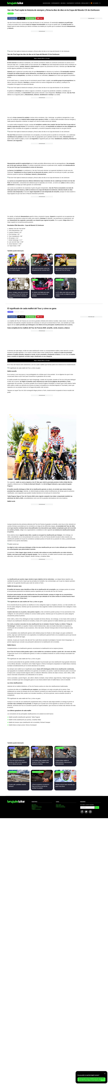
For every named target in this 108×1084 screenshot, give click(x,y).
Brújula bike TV (85, 3)
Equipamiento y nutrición (73, 3)
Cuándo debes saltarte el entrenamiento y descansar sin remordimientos (63, 762)
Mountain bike (46, 3)
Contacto (33, 808)
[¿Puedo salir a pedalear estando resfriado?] (18, 781)
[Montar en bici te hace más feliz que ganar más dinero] (65, 781)
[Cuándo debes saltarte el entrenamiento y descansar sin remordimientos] (65, 757)
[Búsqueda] (100, 3)
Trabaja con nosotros (36, 809)
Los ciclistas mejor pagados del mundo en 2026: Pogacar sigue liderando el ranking (40, 762)
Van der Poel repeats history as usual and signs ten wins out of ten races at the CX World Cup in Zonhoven (91, 1079)
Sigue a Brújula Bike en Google (42, 58)
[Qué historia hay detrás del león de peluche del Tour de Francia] (65, 265)
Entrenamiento (55, 3)
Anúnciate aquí (42, 31)
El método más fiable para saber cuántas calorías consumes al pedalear (40, 294)
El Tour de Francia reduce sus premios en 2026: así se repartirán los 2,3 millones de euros (17, 762)
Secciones (34, 804)
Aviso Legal (58, 804)
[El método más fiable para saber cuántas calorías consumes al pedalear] (42, 289)
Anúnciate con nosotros (37, 806)
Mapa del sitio (35, 805)
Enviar (97, 807)
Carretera (10, 311)
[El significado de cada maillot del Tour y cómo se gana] (18, 265)
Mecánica (63, 3)
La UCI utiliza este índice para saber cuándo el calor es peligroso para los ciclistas (65, 294)
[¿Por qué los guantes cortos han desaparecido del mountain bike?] (42, 265)
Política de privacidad (60, 806)
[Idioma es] (91, 3)
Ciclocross (10, 13)
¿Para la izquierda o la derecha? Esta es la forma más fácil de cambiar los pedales (40, 786)
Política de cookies (60, 805)
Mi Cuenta (95, 3)
